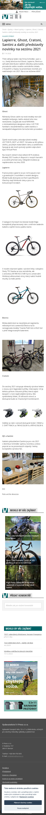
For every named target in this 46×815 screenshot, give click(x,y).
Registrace (23, 12)
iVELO (11, 16)
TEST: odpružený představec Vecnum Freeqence (23, 634)
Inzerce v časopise (9, 775)
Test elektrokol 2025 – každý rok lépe (18, 643)
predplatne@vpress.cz (15, 756)
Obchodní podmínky (9, 782)
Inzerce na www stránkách (12, 778)
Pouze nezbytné (23, 808)
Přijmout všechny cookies (23, 803)
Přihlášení (35, 12)
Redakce (5, 768)
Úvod (4, 29)
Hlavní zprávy (19, 29)
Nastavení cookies (26, 797)
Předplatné (6, 771)
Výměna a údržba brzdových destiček (18, 651)
